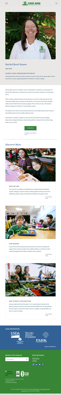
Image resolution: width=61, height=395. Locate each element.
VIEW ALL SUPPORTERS (50, 346)
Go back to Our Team (30, 133)
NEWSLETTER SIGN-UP (13, 355)
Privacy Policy (35, 389)
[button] (7, 3)
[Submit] (27, 359)
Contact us (30, 128)
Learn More (48, 196)
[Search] (56, 3)
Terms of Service (43, 389)
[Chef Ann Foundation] (10, 374)
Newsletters (35, 358)
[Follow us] (33, 364)
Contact (34, 360)
